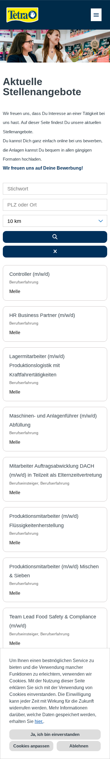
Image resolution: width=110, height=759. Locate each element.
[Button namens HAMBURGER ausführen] (96, 14)
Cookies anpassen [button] (31, 746)
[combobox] (55, 221)
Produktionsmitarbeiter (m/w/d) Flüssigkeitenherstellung (43, 520)
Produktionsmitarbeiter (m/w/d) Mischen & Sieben (54, 571)
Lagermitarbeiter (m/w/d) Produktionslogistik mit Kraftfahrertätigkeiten (37, 366)
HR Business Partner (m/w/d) (42, 315)
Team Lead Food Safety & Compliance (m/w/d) (52, 621)
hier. (39, 721)
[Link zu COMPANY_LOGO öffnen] (22, 15)
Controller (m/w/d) (29, 274)
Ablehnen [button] (78, 746)
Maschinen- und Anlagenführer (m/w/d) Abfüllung (53, 420)
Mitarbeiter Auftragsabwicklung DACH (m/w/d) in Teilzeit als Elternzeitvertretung (55, 470)
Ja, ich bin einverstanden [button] (55, 734)
